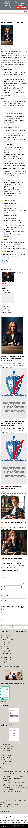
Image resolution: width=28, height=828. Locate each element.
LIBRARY (3, 16)
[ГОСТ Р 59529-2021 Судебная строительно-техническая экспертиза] (14, 741)
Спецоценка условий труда (6, 808)
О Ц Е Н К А (5, 655)
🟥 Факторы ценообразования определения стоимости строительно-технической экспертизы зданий (7, 288)
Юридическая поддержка (6, 625)
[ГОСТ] (14, 721)
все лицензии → (4, 701)
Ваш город (3, 600)
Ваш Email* (3, 586)
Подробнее (23, 824)
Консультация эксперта (5, 768)
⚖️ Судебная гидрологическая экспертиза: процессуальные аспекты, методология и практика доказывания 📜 (7, 310)
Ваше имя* (3, 590)
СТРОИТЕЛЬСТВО (7, 641)
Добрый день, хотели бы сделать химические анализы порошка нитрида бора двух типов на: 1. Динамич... (15, 787)
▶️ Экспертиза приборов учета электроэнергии (13, 522)
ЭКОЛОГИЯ (5, 637)
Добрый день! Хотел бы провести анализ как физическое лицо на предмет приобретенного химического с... (15, 772)
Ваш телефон (4, 595)
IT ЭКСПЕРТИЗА (7, 644)
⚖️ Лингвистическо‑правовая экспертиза (11, 264)
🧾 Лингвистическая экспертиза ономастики (12, 265)
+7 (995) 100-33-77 (21, 3)
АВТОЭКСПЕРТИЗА (7, 653)
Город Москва (6, 744)
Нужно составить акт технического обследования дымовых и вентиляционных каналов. (13, 793)
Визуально (3, 577)
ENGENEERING (6, 648)
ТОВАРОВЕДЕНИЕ (7, 657)
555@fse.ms (21, 5)
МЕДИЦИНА (6, 646)
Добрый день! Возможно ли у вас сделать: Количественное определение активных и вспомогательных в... (15, 778)
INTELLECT (5, 661)
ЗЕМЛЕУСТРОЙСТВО (8, 643)
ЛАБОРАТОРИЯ (6, 635)
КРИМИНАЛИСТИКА (8, 639)
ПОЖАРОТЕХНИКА (7, 650)
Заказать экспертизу (21, 7)
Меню (25, 12)
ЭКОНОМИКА (6, 652)
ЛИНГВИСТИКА (7, 659)
